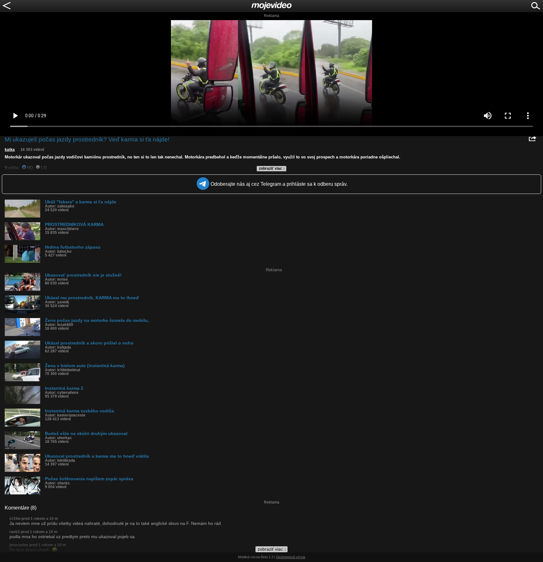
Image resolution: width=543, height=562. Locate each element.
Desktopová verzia (290, 557)
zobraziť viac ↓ (272, 168)
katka (10, 150)
